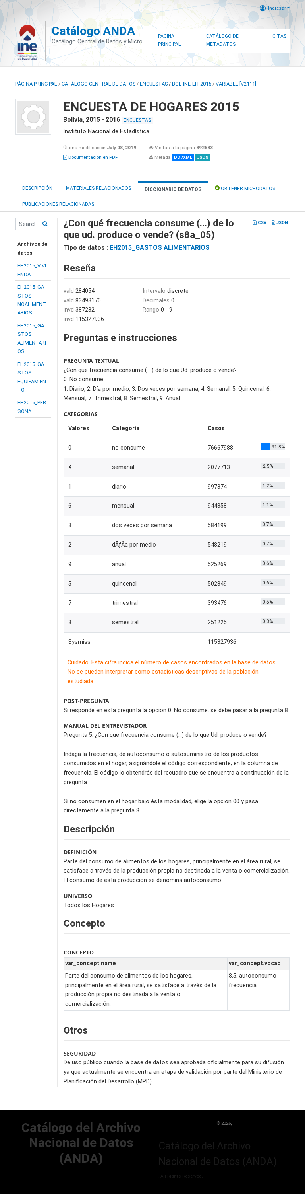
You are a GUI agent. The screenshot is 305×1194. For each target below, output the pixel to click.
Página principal (36, 84)
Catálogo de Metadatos (222, 40)
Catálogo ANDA (93, 31)
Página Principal (169, 40)
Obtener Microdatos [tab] (247, 188)
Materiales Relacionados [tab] (98, 188)
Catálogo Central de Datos (98, 84)
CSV (261, 222)
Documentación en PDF (92, 157)
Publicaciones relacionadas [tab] (58, 204)
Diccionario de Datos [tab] (173, 189)
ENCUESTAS (154, 84)
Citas (279, 36)
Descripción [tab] (37, 188)
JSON (281, 222)
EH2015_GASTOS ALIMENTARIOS (160, 247)
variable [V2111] (236, 84)
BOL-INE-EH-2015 (191, 84)
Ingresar (277, 8)
